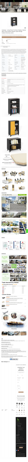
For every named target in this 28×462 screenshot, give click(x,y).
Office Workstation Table (20, 429)
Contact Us (19, 434)
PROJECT (19, 431)
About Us (19, 432)
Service (18, 430)
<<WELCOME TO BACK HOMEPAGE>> (21, 364)
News (18, 433)
